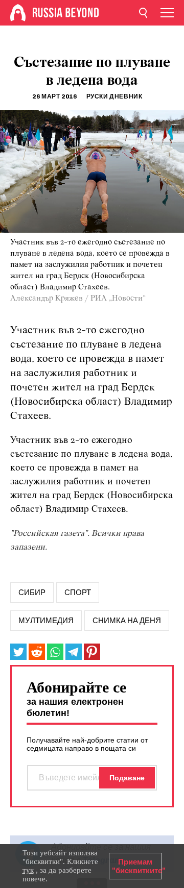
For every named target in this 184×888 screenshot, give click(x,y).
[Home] (18, 12)
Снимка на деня (127, 620)
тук (28, 870)
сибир (31, 592)
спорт (77, 592)
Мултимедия (46, 620)
